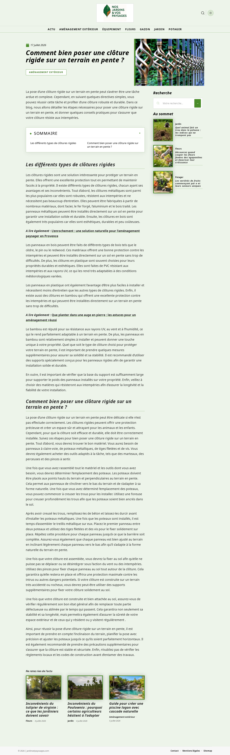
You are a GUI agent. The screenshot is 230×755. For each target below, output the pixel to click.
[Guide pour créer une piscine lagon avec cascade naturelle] (127, 687)
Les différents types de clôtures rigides (53, 143)
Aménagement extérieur (46, 72)
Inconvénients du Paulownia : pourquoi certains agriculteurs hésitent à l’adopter (85, 709)
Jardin (71, 720)
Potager (179, 177)
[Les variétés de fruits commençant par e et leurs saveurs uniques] (163, 182)
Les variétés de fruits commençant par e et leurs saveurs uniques (188, 183)
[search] (202, 13)
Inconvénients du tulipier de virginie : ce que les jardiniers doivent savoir (42, 709)
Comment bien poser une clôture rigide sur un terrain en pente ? (112, 144)
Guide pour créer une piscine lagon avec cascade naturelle (126, 707)
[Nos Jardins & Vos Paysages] (115, 13)
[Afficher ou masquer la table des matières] (99, 133)
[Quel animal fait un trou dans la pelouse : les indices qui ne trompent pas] (163, 130)
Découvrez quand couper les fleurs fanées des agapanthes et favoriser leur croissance (188, 157)
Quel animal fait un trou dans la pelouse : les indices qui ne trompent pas (188, 131)
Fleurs (29, 720)
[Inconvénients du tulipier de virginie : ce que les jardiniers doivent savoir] (43, 687)
